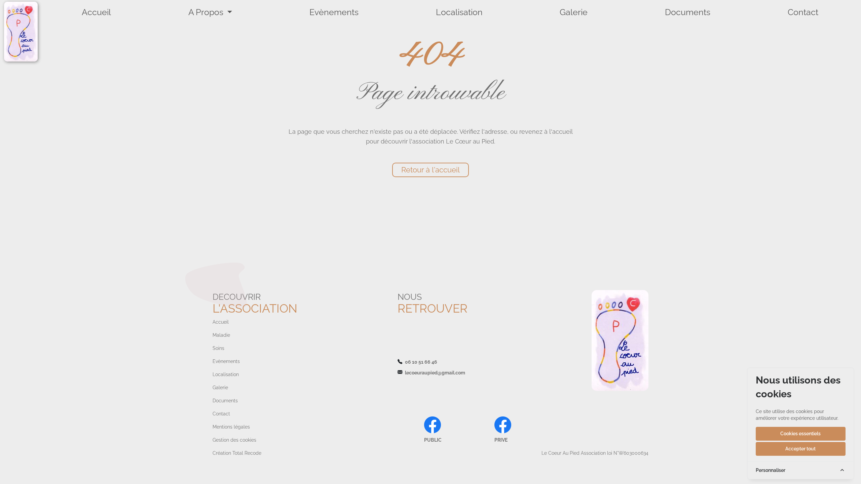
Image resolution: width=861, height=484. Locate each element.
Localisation (459, 12)
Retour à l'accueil (430, 169)
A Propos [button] (206, 12)
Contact (803, 12)
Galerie (574, 12)
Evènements (334, 12)
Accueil (96, 12)
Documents (687, 12)
